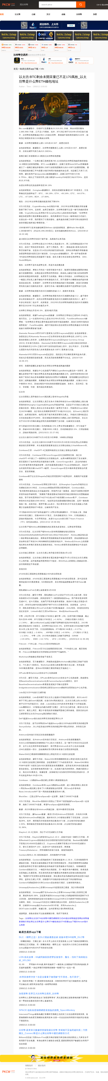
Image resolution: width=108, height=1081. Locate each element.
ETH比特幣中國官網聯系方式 (50, 918)
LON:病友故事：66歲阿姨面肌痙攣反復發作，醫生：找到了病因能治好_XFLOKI (53, 958)
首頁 (2, 14)
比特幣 (79, 14)
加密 (95, 14)
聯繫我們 (29, 1065)
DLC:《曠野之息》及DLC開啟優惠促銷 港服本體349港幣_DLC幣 (52, 937)
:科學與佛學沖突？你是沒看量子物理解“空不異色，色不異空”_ (50, 977)
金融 (63, 14)
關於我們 (41, 1065)
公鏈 (33, 14)
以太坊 (34, 918)
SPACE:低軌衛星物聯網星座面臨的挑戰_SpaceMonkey (47, 1010)
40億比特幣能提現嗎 (72, 918)
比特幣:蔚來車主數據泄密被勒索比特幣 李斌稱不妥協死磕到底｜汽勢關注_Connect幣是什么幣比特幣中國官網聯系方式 (53, 1031)
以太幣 (17, 14)
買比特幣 (42, 1078)
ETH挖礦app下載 (68, 922)
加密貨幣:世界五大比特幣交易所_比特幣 (39, 993)
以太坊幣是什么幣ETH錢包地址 (47, 922)
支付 (48, 14)
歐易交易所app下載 (29, 69)
